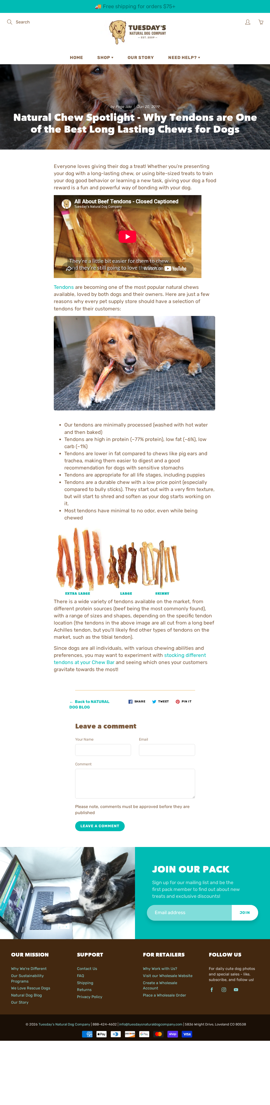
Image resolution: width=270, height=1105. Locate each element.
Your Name (84, 739)
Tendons (64, 287)
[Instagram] (223, 989)
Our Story (141, 57)
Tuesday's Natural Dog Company (64, 1024)
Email (143, 739)
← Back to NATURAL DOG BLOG (89, 704)
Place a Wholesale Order (164, 995)
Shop (104, 57)
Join (245, 912)
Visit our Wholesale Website (167, 975)
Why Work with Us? (160, 968)
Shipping (85, 982)
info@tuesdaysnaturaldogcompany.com (150, 1024)
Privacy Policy (89, 996)
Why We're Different (29, 968)
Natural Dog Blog (26, 995)
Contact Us (87, 968)
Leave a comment (99, 826)
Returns (84, 989)
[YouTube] (235, 989)
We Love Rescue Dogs (30, 988)
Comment (83, 764)
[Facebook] (211, 989)
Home (76, 57)
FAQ (80, 975)
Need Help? (183, 57)
